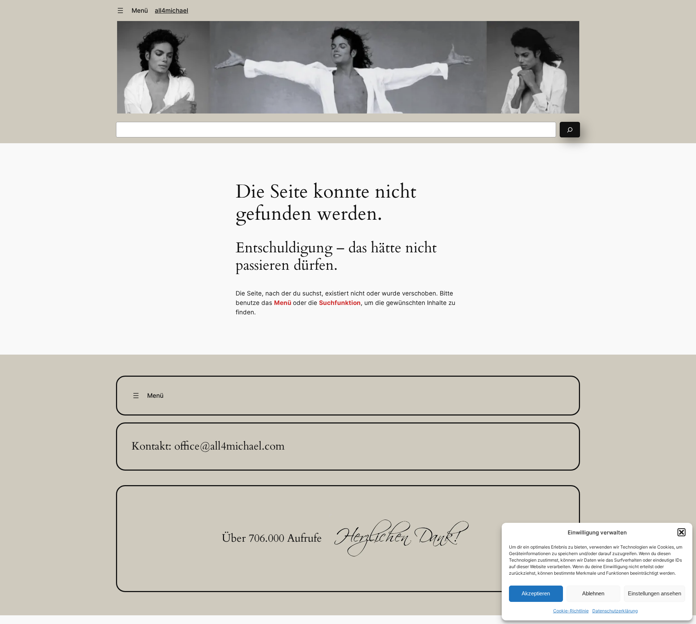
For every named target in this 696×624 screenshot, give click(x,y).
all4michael (171, 10)
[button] (681, 532)
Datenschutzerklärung (615, 610)
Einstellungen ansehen (654, 593)
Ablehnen (593, 593)
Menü (140, 10)
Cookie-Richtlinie (571, 610)
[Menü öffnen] (120, 10)
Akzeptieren (536, 593)
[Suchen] (570, 129)
